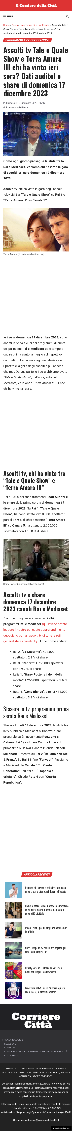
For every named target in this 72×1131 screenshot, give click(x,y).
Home (6, 25)
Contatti (9, 1047)
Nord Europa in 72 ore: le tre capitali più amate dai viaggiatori (45, 950)
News (15, 25)
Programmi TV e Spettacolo (34, 25)
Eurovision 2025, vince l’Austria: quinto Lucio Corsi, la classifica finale (45, 990)
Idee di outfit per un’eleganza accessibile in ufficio (46, 930)
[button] (67, 16)
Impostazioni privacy (61, 1128)
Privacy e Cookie (12, 1040)
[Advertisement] (36, 297)
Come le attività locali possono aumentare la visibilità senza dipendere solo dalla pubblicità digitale (46, 909)
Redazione (10, 1044)
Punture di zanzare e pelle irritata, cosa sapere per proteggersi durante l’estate (45, 889)
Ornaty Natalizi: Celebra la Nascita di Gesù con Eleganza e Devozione (44, 970)
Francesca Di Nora (17, 107)
